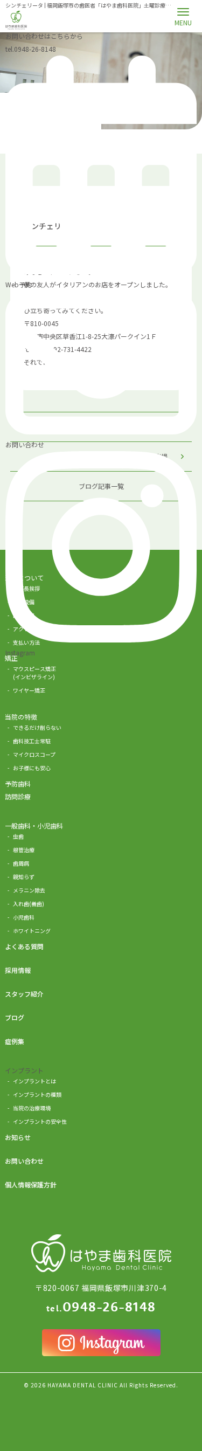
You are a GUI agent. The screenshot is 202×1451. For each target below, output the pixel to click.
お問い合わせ (24, 1160)
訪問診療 (18, 796)
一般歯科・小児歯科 (34, 825)
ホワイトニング (32, 931)
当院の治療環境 (32, 1108)
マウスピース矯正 (34, 673)
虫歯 (18, 836)
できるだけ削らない (37, 727)
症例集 (14, 1041)
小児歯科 (23, 917)
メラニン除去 (29, 890)
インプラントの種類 (37, 1094)
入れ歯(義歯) (28, 904)
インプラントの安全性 (40, 1121)
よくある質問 (24, 946)
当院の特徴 (21, 716)
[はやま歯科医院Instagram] (101, 1342)
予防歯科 (18, 783)
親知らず (23, 877)
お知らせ (18, 1137)
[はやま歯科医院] (16, 20)
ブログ (14, 1017)
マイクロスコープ (34, 754)
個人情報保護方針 (31, 1184)
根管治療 (23, 850)
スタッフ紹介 (24, 993)
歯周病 (21, 863)
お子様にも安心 (32, 768)
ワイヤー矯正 (29, 690)
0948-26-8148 (30, 48)
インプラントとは (34, 1081)
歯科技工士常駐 (32, 741)
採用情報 (18, 970)
